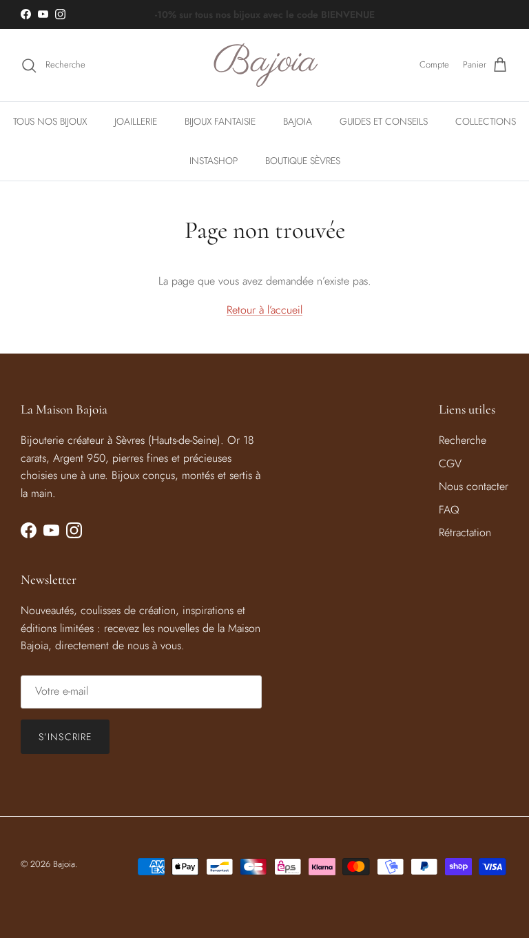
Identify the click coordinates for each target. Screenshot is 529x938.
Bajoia (64, 863)
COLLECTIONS (485, 121)
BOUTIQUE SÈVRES (302, 160)
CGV (450, 463)
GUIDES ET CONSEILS (384, 121)
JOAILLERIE (135, 121)
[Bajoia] (264, 65)
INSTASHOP (213, 160)
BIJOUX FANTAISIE (220, 121)
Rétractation (465, 532)
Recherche (462, 440)
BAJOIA (297, 121)
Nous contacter (473, 486)
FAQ (449, 510)
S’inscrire (65, 737)
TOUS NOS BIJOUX (50, 121)
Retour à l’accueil (264, 310)
